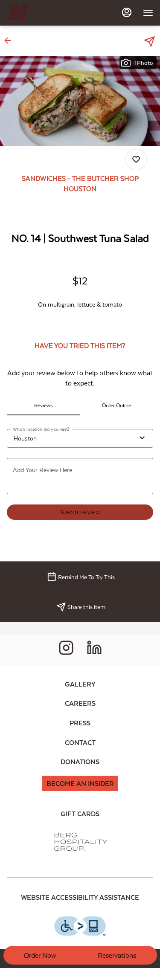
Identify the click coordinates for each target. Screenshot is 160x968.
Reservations (117, 955)
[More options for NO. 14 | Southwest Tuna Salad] (136, 159)
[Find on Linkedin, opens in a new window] (94, 650)
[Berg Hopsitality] (80, 841)
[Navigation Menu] (148, 13)
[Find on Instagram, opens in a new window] (66, 650)
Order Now (40, 955)
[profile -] (127, 12)
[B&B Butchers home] (45, 12)
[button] (10, 40)
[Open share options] (149, 41)
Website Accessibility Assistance (80, 897)
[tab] (43, 405)
